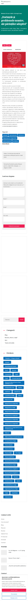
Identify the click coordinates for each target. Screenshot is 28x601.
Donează (3, 539)
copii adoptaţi (13, 135)
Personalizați (14, 594)
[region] (14, 588)
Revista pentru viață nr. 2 (11, 469)
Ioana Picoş (17, 391)
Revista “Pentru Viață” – (15, 558)
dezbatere (21, 135)
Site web (5, 215)
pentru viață (8, 453)
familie (20, 387)
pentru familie (8, 445)
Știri (9, 45)
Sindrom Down (9, 481)
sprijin (18, 481)
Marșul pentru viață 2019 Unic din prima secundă (13, 428)
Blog (5, 45)
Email (5, 207)
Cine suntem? (5, 522)
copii (16, 374)
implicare (7, 391)
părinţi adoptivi (7, 141)
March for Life (8, 399)
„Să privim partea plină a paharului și (17, 566)
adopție (5, 135)
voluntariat (8, 497)
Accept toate (14, 590)
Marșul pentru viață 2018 (11, 419)
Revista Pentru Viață (10, 465)
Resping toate (14, 598)
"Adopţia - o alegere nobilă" (12, 358)
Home (2, 519)
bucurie (14, 370)
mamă (19, 395)
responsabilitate (9, 457)
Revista (3, 531)
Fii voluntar (4, 536)
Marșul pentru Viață (10, 407)
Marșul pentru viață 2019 (11, 423)
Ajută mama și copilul (10, 366)
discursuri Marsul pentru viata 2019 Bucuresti (13, 383)
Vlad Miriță (14, 493)
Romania (7, 477)
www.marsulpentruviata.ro (10, 126)
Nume (5, 199)
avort (6, 370)
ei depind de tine (9, 387)
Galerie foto (4, 534)
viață (6, 493)
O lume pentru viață (10, 441)
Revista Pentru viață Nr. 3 (11, 473)
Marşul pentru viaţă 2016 (11, 403)
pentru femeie (9, 449)
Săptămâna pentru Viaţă (11, 489)
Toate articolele (9, 343)
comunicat (8, 374)
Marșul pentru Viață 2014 (9, 138)
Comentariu (6, 186)
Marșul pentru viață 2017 (11, 415)
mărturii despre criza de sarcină (13, 437)
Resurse (3, 528)
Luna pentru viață (9, 395)
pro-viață (18, 453)
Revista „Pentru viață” (11, 337)
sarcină (16, 477)
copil (6, 378)
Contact (3, 542)
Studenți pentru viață (10, 485)
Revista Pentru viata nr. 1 (11, 461)
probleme (15, 141)
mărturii (7, 433)
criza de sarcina (16, 378)
